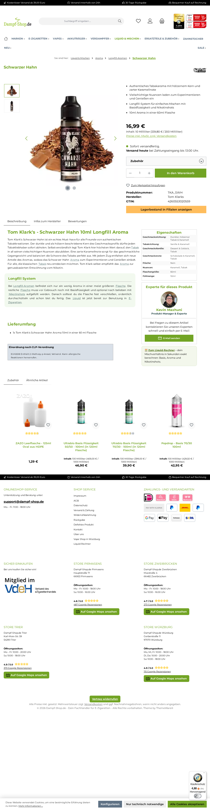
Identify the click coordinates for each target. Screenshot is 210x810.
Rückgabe (79, 519)
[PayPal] (172, 508)
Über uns (79, 534)
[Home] (6, 38)
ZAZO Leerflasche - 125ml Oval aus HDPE (33, 445)
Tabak (135, 247)
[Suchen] (120, 21)
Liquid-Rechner (82, 543)
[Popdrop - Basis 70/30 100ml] (176, 410)
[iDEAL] (148, 497)
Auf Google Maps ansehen (98, 611)
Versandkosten (93, 704)
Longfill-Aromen (23, 286)
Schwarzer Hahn (144, 58)
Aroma (74, 259)
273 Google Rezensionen (158, 604)
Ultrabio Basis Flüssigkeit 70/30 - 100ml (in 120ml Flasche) (128, 447)
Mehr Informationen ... (30, 805)
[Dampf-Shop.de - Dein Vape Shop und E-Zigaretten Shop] (17, 21)
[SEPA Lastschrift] (190, 518)
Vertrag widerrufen (105, 699)
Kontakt (78, 529)
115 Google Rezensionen (157, 671)
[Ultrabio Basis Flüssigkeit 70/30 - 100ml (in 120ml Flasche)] (129, 410)
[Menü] (204, 773)
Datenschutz (81, 505)
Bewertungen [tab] (77, 221)
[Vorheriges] (27, 138)
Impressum (80, 495)
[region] (61, 138)
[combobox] (77, 21)
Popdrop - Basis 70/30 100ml (176, 445)
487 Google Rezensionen (88, 604)
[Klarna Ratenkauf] (161, 497)
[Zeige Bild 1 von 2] (67, 188)
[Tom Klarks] (199, 70)
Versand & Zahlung (84, 510)
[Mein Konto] (150, 21)
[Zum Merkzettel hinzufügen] (48, 425)
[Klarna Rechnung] (187, 497)
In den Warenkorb (180, 173)
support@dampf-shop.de (24, 502)
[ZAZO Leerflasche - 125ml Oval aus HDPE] (33, 410)
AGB (76, 500)
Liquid (77, 298)
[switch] (197, 796)
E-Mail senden (171, 338)
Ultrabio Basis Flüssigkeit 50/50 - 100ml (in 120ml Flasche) (81, 447)
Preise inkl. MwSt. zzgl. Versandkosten (151, 135)
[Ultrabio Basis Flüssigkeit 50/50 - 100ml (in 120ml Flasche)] (81, 410)
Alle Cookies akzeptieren (187, 804)
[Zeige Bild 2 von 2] (74, 188)
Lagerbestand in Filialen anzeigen (166, 209)
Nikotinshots (17, 294)
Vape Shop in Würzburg (87, 539)
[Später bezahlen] (198, 508)
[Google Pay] (149, 518)
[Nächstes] (115, 138)
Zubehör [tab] (13, 380)
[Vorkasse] (176, 518)
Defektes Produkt (84, 524)
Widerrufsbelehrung (85, 515)
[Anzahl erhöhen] (149, 173)
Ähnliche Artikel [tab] (37, 380)
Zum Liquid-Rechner (161, 350)
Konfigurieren (110, 804)
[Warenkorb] (161, 21)
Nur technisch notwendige (145, 804)
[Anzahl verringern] (130, 173)
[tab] (17, 221)
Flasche (121, 286)
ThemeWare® (164, 708)
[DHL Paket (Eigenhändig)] (185, 508)
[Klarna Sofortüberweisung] (174, 497)
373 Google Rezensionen (18, 668)
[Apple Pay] (163, 518)
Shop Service (85, 489)
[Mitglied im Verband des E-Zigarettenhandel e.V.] (33, 586)
